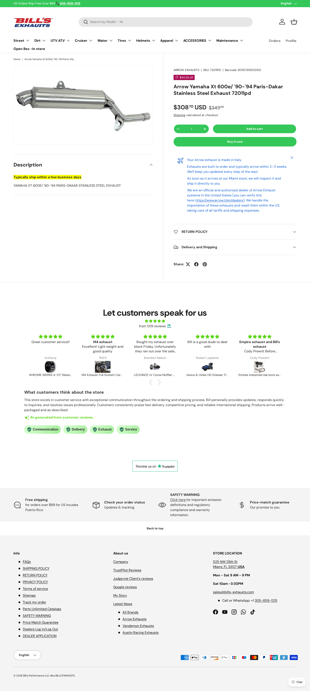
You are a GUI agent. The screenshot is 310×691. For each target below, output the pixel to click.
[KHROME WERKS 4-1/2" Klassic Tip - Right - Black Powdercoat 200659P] (50, 367)
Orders (275, 41)
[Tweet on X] (188, 264)
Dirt (37, 40)
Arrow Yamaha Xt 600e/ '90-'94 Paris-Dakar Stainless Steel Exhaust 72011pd (49, 59)
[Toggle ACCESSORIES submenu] (209, 40)
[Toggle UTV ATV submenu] (68, 40)
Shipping (179, 115)
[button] (294, 21)
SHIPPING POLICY (36, 568)
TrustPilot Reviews (127, 570)
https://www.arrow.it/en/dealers (219, 200)
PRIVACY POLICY (35, 582)
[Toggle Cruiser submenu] (90, 40)
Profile (291, 41)
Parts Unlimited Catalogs (42, 609)
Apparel (166, 40)
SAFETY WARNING (37, 615)
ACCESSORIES (194, 40)
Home (16, 59)
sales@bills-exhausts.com (233, 592)
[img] (155, 321)
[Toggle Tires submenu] (129, 40)
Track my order (34, 602)
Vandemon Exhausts (138, 626)
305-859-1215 (266, 600)
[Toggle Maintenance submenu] (241, 40)
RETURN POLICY (35, 575)
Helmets (143, 40)
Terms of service (35, 588)
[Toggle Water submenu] (110, 40)
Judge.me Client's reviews (133, 578)
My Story (120, 595)
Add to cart (254, 129)
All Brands (130, 612)
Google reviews (125, 587)
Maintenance (227, 40)
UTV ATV (58, 40)
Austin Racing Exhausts (141, 632)
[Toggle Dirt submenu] (43, 40)
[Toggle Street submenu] (27, 40)
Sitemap (29, 595)
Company (120, 562)
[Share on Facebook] (196, 264)
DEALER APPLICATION (40, 636)
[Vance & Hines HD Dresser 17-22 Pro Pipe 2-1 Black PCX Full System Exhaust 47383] (207, 367)
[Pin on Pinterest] (205, 264)
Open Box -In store (29, 49)
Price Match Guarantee (40, 622)
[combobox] (166, 22)
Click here (178, 500)
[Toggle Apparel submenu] (176, 40)
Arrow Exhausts (135, 619)
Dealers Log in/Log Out (40, 629)
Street (18, 40)
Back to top (155, 528)
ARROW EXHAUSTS (186, 70)
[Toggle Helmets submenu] (153, 40)
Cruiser (81, 40)
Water (102, 40)
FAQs (27, 562)
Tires (122, 40)
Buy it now (235, 142)
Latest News (122, 604)
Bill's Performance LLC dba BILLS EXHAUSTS (49, 675)
